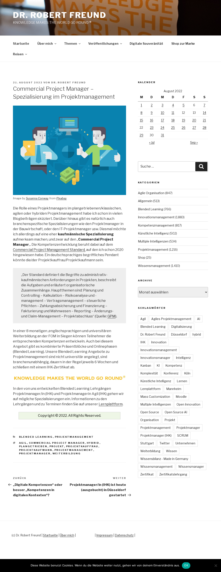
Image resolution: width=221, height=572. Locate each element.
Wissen (171, 451)
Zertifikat (147, 474)
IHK (142, 342)
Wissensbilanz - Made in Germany (164, 459)
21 (204, 120)
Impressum (104, 535)
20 (194, 120)
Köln (187, 373)
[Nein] (215, 565)
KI (158, 365)
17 (162, 120)
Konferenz (171, 373)
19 (183, 120)
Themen (70, 43)
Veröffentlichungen (103, 43)
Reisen (18, 54)
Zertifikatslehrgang (173, 474)
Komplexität (149, 373)
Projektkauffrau (82, 446)
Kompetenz (173, 365)
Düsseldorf (179, 334)
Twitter (164, 443)
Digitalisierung (181, 326)
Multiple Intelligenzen (153, 241)
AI (198, 319)
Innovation (158, 342)
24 (162, 127)
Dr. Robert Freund (59, 15)
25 (173, 127)
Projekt (56, 446)
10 (162, 112)
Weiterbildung (66, 453)
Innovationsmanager (155, 358)
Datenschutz (124, 535)
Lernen (182, 381)
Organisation (149, 420)
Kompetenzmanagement (156, 225)
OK (186, 565)
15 (141, 120)
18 (173, 120)
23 (151, 127)
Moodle (181, 396)
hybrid (93, 442)
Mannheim (173, 389)
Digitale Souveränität (146, 43)
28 (204, 127)
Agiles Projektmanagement (171, 319)
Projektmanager (35, 453)
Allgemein (145, 201)
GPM (111, 316)
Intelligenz (183, 358)
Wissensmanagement (154, 266)
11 (173, 112)
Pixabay (61, 198)
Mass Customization (155, 396)
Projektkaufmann (35, 450)
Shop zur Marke (183, 43)
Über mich (45, 43)
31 (162, 135)
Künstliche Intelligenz (153, 233)
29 (141, 135)
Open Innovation (188, 404)
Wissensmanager (191, 466)
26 (183, 127)
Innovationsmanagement (156, 217)
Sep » (194, 142)
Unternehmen (185, 443)
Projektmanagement (74, 436)
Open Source (149, 412)
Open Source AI (176, 412)
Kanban (145, 365)
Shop (141, 257)
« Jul (152, 142)
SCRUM (182, 435)
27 (194, 127)
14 (204, 112)
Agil (23, 442)
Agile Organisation (151, 193)
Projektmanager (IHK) (156, 435)
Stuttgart (147, 443)
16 (151, 120)
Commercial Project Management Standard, (49, 250)
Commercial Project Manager (57, 442)
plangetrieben (33, 446)
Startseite (21, 43)
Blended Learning (36, 436)
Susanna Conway (37, 198)
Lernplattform (111, 404)
